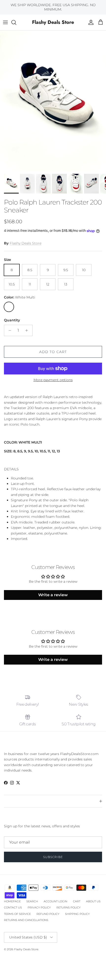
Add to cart (53, 352)
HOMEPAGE (12, 901)
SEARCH (32, 901)
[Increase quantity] (28, 330)
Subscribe (53, 857)
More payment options (53, 380)
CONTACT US (13, 907)
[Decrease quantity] (8, 330)
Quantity (12, 320)
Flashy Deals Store (25, 243)
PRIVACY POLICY (39, 907)
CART (76, 901)
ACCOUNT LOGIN (55, 901)
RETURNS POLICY (68, 907)
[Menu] (5, 22)
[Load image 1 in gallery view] (53, 100)
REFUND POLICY (47, 914)
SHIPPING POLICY (77, 914)
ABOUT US (93, 901)
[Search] (16, 22)
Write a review (53, 595)
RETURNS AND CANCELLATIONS (26, 920)
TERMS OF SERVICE (17, 914)
